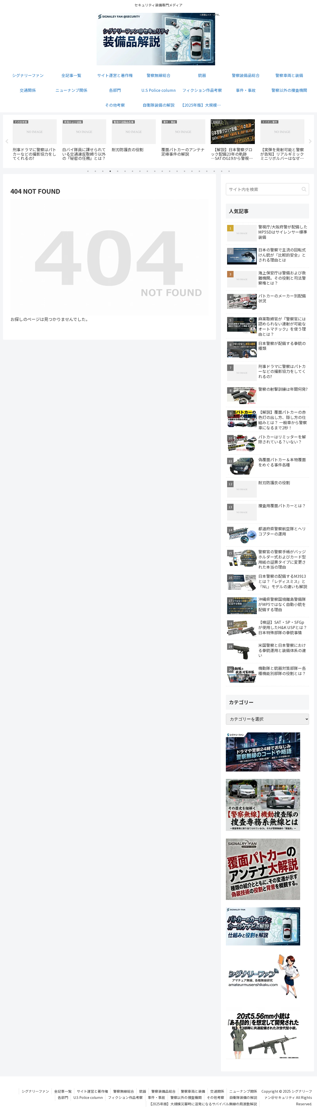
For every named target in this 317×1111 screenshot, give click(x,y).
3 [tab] (102, 171)
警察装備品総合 (163, 1091)
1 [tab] (87, 171)
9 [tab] (147, 171)
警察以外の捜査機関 (186, 1097)
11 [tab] (162, 171)
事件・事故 (156, 1097)
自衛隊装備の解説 (243, 1097)
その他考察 (215, 1097)
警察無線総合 (123, 1091)
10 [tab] (154, 171)
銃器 (142, 1091)
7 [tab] (132, 171)
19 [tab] (221, 171)
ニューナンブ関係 (243, 1091)
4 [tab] (110, 171)
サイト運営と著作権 (92, 1091)
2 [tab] (95, 171)
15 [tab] (191, 171)
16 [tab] (199, 171)
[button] (304, 189)
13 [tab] (177, 171)
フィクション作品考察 (125, 1097)
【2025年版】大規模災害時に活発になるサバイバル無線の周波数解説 (203, 1103)
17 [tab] (206, 171)
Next (310, 141)
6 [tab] (125, 171)
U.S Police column (88, 1097)
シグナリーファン (35, 1091)
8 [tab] (139, 171)
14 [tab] (184, 171)
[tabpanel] (34, 140)
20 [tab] (229, 171)
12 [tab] (169, 171)
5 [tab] (117, 171)
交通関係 (217, 1091)
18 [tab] (214, 171)
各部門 (63, 1097)
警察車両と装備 (193, 1091)
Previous (6, 141)
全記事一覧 (63, 1091)
